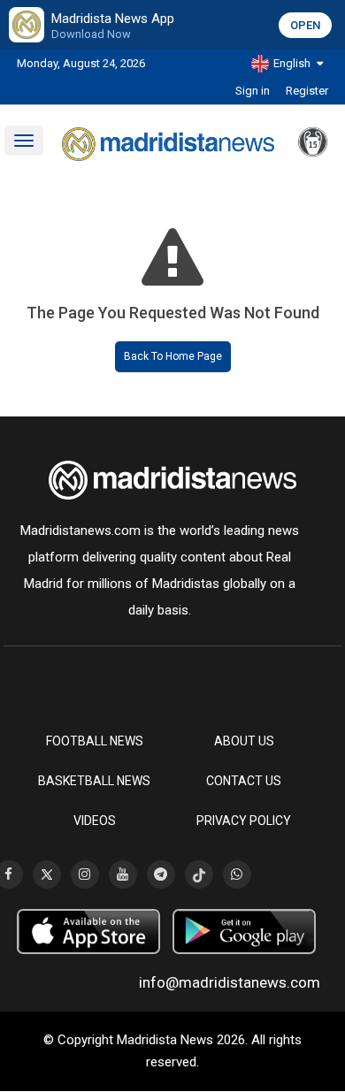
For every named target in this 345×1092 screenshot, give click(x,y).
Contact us (243, 781)
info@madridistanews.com (229, 982)
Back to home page (173, 356)
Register (307, 90)
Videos (94, 820)
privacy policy (243, 820)
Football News (94, 741)
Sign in (252, 90)
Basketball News (94, 781)
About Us (244, 741)
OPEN (305, 25)
